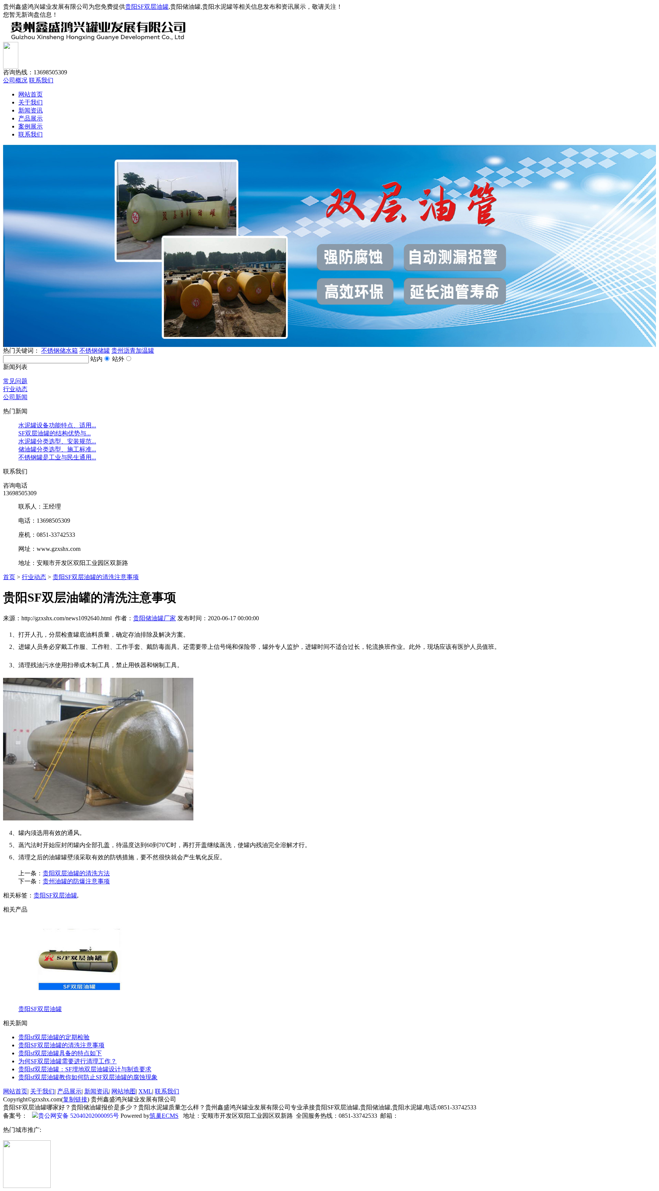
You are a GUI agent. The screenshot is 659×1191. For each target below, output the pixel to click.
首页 (9, 577)
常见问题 (15, 381)
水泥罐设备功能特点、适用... (57, 425)
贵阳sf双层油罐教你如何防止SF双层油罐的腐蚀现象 (88, 1077)
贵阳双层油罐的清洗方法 (76, 873)
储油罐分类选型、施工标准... (57, 449)
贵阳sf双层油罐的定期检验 (54, 1037)
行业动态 (15, 389)
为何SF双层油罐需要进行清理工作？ (67, 1061)
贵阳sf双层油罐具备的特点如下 (60, 1053)
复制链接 (75, 1099)
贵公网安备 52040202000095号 (78, 1115)
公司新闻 (15, 397)
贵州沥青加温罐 (132, 350)
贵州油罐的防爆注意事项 (76, 881)
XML (145, 1091)
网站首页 (30, 94)
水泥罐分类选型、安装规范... (57, 441)
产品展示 (30, 118)
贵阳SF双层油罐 (147, 6)
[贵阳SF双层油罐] (79, 1003)
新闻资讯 (30, 110)
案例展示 (30, 126)
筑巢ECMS (163, 1115)
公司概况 (15, 80)
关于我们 (30, 102)
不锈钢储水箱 (59, 350)
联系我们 (41, 80)
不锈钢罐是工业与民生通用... (57, 457)
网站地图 (123, 1091)
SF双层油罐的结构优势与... (54, 433)
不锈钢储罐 (94, 350)
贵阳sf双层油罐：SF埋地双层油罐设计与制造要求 (84, 1069)
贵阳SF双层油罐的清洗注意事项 (96, 577)
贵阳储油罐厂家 (154, 618)
